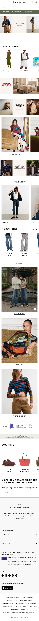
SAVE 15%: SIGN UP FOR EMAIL (19, 507)
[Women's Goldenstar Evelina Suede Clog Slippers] (9, 458)
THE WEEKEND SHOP (19, 416)
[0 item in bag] (36, 2)
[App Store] (7, 588)
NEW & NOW (19, 365)
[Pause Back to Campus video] (34, 309)
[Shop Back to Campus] (19, 289)
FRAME (33, 222)
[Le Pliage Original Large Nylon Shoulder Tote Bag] (24, 458)
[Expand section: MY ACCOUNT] (19, 534)
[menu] (3, 2)
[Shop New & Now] (19, 340)
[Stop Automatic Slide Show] (16, 34)
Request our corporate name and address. (19, 614)
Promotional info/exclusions (16, 564)
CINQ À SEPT (5, 222)
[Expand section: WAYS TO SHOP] (19, 543)
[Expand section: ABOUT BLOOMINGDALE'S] (19, 539)
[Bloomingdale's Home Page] (19, 2)
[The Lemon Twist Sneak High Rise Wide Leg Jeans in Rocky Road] (24, 242)
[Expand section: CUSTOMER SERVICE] (19, 530)
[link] (9, 254)
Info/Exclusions (19, 518)
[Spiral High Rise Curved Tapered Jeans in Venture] (9, 242)
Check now (28, 564)
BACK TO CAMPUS (19, 314)
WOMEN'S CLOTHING (15, 154)
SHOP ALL (34, 229)
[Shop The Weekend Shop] (19, 391)
